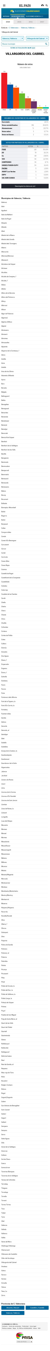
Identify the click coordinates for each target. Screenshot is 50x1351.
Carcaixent (5, 545)
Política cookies (7, 1328)
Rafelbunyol (5, 1044)
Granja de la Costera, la (9, 751)
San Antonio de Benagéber (10, 1106)
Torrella (4, 1196)
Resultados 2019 (18, 16)
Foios (3, 693)
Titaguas (4, 1188)
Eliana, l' (4, 660)
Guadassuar (5, 759)
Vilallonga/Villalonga (8, 1246)
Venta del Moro (6, 1242)
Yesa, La (4, 1291)
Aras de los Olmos (7, 371)
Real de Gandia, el (7, 1064)
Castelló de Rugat (7, 573)
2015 (19, 22)
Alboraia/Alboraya (7, 256)
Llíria (3, 788)
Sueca (3, 1163)
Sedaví (3, 1114)
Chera (3, 611)
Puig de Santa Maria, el (9, 1019)
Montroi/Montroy (7, 895)
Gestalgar (4, 734)
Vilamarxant (5, 1250)
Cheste (3, 615)
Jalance (4, 771)
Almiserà (4, 334)
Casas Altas (5, 561)
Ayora (3, 380)
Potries (3, 1007)
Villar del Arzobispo (7, 1258)
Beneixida (4, 417)
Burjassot (4, 524)
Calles (3, 528)
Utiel (2, 1221)
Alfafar (3, 289)
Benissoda (4, 483)
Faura (3, 685)
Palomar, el (5, 953)
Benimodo (4, 462)
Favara (3, 689)
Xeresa (3, 1279)
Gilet (2, 738)
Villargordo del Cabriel (9, 1262)
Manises (4, 829)
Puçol (3, 1011)
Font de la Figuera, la (8, 701)
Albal (3, 231)
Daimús (4, 648)
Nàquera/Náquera (7, 908)
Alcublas (4, 272)
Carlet (3, 553)
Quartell (4, 1031)
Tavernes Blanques (7, 1172)
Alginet (3, 326)
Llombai (4, 804)
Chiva (3, 619)
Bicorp (3, 495)
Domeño (4, 652)
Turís (3, 1217)
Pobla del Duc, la (7, 990)
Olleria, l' (4, 924)
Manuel (3, 833)
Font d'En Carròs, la (7, 705)
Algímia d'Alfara (6, 322)
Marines (4, 837)
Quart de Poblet (6, 1027)
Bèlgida (3, 392)
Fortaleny (4, 710)
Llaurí (3, 784)
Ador (3, 206)
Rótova (3, 1089)
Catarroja (4, 590)
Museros (4, 903)
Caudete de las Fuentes (9, 594)
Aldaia (3, 285)
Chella (3, 602)
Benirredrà (5, 474)
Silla (2, 1143)
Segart (3, 1118)
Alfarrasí (4, 305)
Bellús (3, 400)
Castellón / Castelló (37, 1308)
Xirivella (4, 1283)
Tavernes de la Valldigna (9, 1176)
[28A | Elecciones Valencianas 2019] (25, 11)
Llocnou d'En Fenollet (8, 796)
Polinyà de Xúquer (7, 1002)
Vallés (3, 1238)
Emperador (5, 664)
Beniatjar (4, 429)
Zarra (3, 1295)
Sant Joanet (5, 1110)
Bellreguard (5, 396)
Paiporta (4, 941)
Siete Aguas (5, 1139)
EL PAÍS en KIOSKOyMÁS (24, 1328)
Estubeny (4, 681)
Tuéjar (3, 1213)
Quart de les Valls (7, 1023)
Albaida (3, 227)
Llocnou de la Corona (8, 792)
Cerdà (3, 598)
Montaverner (5, 883)
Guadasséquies (6, 755)
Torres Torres (6, 1205)
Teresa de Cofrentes (8, 1180)
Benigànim (5, 458)
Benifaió (4, 441)
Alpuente (4, 347)
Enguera (4, 668)
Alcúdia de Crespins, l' (8, 276)
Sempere (4, 1126)
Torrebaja (4, 1192)
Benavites (4, 413)
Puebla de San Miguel (8, 1015)
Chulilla (3, 623)
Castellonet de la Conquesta (10, 578)
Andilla (3, 359)
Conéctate (42, 5)
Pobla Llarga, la (6, 998)
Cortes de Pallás (6, 635)
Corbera (4, 631)
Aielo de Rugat (6, 219)
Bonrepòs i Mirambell (8, 507)
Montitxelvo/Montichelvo (9, 891)
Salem (3, 1101)
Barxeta (4, 388)
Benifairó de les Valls (8, 450)
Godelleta (4, 747)
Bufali (3, 512)
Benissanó (4, 479)
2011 (31, 22)
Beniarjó (4, 425)
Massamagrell (6, 850)
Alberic (3, 248)
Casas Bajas (5, 565)
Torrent (3, 1200)
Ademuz (4, 202)
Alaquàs (4, 223)
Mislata (3, 870)
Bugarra (4, 516)
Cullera (3, 644)
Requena (4, 1068)
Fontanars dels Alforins (9, 697)
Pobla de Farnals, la (8, 986)
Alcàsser (4, 268)
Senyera (4, 1130)
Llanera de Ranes (7, 780)
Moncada (4, 879)
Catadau (4, 586)
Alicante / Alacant (12, 1308)
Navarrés (4, 912)
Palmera (4, 949)
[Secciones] (4, 5)
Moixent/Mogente (7, 875)
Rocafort (4, 1081)
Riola (3, 1077)
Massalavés (5, 842)
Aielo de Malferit (6, 215)
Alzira (3, 355)
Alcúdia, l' (4, 281)
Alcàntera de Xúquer (8, 264)
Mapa (14, 1328)
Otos (2, 936)
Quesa (3, 1040)
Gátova (3, 722)
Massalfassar (5, 846)
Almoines (4, 338)
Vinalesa (4, 1266)
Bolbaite (4, 503)
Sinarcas (4, 1151)
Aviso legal (33, 1326)
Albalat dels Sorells (7, 239)
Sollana (3, 1155)
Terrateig (4, 1184)
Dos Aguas (5, 656)
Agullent (4, 210)
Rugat (3, 1093)
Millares (4, 862)
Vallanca (4, 1233)
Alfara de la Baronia (8, 293)
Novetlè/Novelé (6, 916)
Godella (3, 743)
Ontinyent (4, 932)
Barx (2, 384)
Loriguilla (4, 817)
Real (2, 1060)
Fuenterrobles (6, 714)
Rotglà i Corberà (6, 1085)
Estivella (4, 677)
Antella (3, 367)
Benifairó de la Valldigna (9, 446)
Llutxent (4, 813)
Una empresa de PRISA (24, 1335)
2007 (42, 22)
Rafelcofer (4, 1048)
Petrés (3, 965)
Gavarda (4, 726)
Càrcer (3, 549)
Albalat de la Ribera (8, 235)
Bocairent (4, 499)
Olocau (3, 928)
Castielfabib (5, 582)
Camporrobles (6, 532)
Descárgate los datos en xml (25, 186)
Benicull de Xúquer (7, 437)
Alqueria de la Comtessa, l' (10, 351)
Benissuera (5, 487)
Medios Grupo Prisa (24, 1341)
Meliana (4, 858)
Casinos (4, 569)
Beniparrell (5, 470)
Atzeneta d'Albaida (7, 375)
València (4, 1225)
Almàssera (5, 330)
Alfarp (3, 301)
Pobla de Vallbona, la (8, 994)
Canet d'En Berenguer (8, 540)
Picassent (4, 974)
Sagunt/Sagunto (6, 1097)
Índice (35, 1328)
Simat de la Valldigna (8, 1147)
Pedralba (4, 961)
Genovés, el (5, 730)
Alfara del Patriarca (8, 297)
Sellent (3, 1122)
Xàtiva (3, 1271)
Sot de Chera (5, 1159)
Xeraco (3, 1275)
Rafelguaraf (5, 1052)
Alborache (4, 252)
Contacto (5, 1326)
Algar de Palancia (7, 314)
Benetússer (5, 421)
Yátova (3, 1287)
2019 (8, 22)
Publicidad (25, 1326)
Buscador (47, 5)
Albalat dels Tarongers (9, 243)
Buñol (3, 520)
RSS (39, 1328)
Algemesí (4, 318)
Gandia (3, 718)
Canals (3, 536)
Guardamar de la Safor (9, 763)
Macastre (4, 825)
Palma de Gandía (7, 945)
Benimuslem (5, 466)
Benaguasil (5, 408)
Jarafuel (4, 776)
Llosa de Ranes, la (7, 809)
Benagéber (5, 404)
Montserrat (5, 899)
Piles (3, 978)
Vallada (3, 1229)
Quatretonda (5, 1035)
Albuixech (4, 260)
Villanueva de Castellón (9, 1254)
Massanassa (5, 854)
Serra (3, 1134)
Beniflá (3, 454)
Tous (3, 1209)
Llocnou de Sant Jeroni (9, 800)
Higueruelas (5, 767)
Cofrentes (4, 627)
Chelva (3, 606)
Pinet (3, 982)
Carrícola (4, 557)
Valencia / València (13, 1313)
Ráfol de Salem (6, 1056)
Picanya (4, 969)
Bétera (3, 491)
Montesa (4, 887)
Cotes (3, 639)
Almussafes (5, 342)
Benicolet (4, 433)
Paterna (4, 957)
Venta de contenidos (15, 1326)
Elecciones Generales (34, 16)
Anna (3, 363)
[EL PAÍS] (25, 5)
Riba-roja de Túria (7, 1073)
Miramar (4, 866)
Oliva (3, 920)
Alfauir (3, 309)
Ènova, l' (4, 672)
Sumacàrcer (5, 1167)
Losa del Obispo (6, 821)
